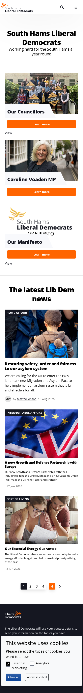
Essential (18, 663)
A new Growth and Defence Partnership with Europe (41, 464)
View (41, 169)
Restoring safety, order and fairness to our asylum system (40, 366)
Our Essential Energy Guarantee (31, 549)
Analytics (42, 663)
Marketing (19, 668)
